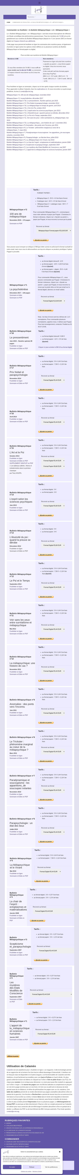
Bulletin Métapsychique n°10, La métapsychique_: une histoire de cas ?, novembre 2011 (37, 123)
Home (8, 22)
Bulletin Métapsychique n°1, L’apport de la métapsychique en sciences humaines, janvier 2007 (39, 149)
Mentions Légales (37, 1171)
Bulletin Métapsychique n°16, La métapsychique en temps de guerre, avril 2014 (34, 105)
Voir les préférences (51, 1167)
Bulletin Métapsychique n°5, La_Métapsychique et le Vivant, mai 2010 (30, 140)
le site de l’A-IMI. (25, 70)
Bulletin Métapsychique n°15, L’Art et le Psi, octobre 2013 (26, 108)
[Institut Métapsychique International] (39, 10)
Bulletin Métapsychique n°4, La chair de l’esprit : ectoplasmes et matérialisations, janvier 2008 (39, 142)
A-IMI (61, 36)
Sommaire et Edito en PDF (19, 348)
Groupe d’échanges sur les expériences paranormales (24, 1128)
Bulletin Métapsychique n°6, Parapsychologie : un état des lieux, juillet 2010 (32, 137)
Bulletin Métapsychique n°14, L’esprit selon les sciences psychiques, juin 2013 (33, 110)
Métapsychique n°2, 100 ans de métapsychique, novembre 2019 (28, 95)
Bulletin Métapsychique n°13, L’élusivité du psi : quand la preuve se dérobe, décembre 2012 (38, 113)
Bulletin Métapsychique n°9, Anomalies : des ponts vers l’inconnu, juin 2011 (32, 125)
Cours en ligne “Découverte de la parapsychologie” (23, 1141)
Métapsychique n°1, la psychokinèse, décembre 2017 (25, 98)
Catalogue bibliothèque (14, 1125)
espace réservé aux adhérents (24, 41)
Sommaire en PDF (16, 223)
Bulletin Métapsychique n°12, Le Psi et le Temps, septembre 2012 (29, 115)
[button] (60, 1152)
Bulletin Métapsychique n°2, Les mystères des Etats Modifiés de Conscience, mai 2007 (36, 147)
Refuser (31, 1167)
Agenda (8, 1123)
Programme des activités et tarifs (17, 1135)
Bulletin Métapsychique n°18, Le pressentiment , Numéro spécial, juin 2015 (32, 101)
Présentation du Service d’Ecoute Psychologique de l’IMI (25, 1133)
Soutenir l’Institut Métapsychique (17, 1144)
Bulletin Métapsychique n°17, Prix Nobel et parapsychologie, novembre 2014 (33, 103)
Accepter (12, 1167)
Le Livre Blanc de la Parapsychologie (18, 1130)
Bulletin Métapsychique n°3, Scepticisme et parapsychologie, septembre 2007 (33, 145)
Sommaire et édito (16, 295)
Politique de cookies (26, 1171)
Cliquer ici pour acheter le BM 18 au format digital (55, 347)
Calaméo (10, 1070)
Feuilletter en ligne (16, 346)
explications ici (42, 89)
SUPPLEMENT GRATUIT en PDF (21, 463)
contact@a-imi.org (27, 91)
